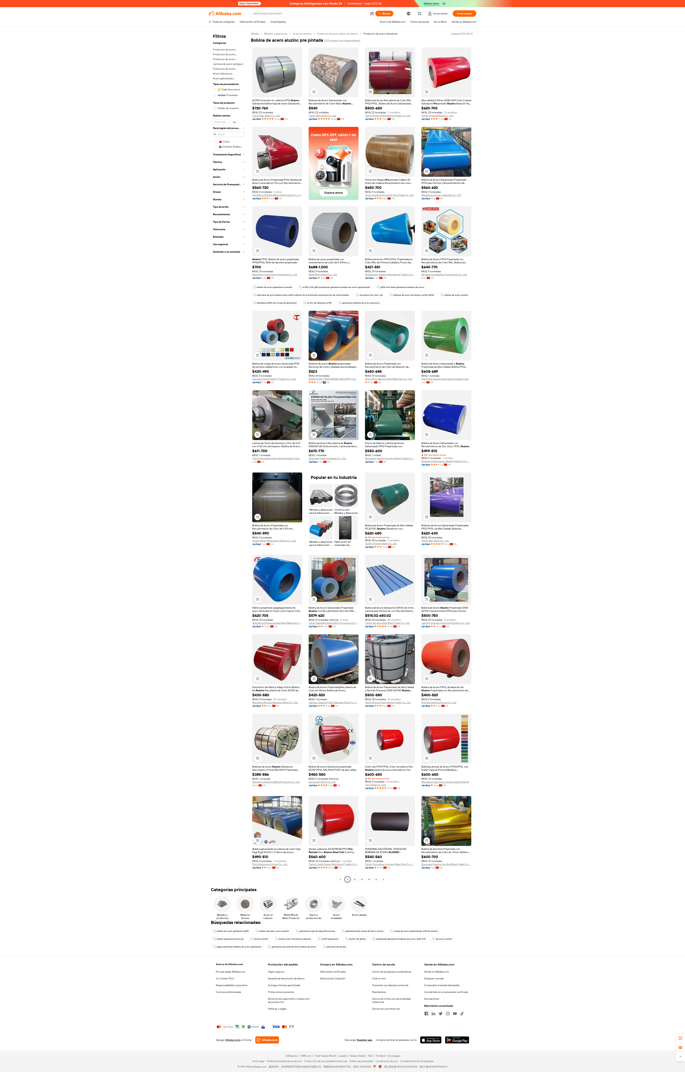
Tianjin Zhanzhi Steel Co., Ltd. (437, 115)
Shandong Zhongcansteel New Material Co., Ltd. (277, 623)
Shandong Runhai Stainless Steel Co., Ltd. (275, 702)
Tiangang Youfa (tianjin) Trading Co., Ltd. (274, 379)
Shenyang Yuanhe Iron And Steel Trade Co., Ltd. (390, 458)
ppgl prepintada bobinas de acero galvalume (239, 947)
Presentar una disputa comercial (390, 985)
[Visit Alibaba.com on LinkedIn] (433, 1013)
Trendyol (380, 1055)
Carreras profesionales (228, 992)
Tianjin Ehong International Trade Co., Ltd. (388, 115)
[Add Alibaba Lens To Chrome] (267, 1039)
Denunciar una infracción (386, 1008)
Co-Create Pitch (225, 978)
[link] (680, 1038)
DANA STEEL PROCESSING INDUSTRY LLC (332, 379)
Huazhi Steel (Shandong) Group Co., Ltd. (274, 540)
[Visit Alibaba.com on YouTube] (455, 1013)
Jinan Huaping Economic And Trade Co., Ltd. (389, 195)
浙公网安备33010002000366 (400, 1066)
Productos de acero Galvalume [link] (380, 33)
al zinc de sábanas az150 (319, 303)
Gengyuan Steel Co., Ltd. (322, 782)
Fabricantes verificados (333, 971)
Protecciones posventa (281, 992)
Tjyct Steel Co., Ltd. (375, 784)
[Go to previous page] (340, 879)
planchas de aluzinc (336, 947)
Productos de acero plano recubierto (337, 33)
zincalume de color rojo (371, 295)
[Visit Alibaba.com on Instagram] (448, 1013)
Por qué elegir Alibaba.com (230, 971)
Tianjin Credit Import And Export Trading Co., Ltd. (334, 864)
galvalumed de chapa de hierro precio (365, 931)
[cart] (420, 14)
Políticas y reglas (277, 1008)
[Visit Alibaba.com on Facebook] (426, 1013)
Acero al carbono (302, 33)
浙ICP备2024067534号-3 (434, 1066)
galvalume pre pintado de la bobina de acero (294, 947)
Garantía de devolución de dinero (286, 978)
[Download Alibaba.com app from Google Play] (457, 1039)
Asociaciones (431, 998)
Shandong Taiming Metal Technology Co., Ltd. (277, 195)
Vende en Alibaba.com (436, 971)
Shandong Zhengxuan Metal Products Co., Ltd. (446, 461)
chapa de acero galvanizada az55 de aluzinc (416, 931)
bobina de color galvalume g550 (233, 931)
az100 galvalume (329, 939)
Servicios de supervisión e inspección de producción (289, 1000)
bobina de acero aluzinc (456, 295)
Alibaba (255, 33)
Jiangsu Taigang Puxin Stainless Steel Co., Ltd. (334, 702)
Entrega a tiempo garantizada (284, 985)
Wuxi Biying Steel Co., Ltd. (323, 274)
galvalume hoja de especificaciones (317, 931)
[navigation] (229, 457)
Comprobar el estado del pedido (442, 985)
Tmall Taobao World (325, 1055)
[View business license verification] (374, 1066)
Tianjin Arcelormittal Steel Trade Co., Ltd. (387, 623)
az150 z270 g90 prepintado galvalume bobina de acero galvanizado (336, 287)
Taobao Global (357, 1055)
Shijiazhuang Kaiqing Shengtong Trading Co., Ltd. (390, 274)
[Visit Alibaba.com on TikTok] (462, 1013)
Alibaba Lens (232, 1040)
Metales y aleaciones (275, 33)
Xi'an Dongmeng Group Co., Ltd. (438, 702)
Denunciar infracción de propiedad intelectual (391, 1000)
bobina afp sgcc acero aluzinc (274, 931)
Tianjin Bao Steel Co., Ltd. (266, 115)
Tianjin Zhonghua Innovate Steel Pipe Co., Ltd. (390, 864)
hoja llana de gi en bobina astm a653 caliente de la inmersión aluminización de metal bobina (303, 295)
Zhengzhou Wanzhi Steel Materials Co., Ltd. (388, 379)
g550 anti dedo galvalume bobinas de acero (402, 287)
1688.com (305, 1055)
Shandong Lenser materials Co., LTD (441, 195)
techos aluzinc (261, 939)
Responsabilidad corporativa (231, 985)
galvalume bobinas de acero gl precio (361, 303)
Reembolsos (379, 992)
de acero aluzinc (444, 939)
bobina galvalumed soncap (230, 939)
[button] (372, 13)
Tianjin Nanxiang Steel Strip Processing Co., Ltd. (334, 623)
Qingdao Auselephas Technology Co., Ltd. (444, 274)
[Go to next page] (383, 879)
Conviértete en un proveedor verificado (446, 992)
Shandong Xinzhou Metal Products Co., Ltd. (276, 782)
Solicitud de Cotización (332, 978)
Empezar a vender (434, 978)
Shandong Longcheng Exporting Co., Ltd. (274, 274)
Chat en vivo (379, 978)
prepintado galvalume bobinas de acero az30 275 (400, 939)
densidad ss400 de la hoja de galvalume (277, 303)
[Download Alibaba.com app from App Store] (431, 1039)
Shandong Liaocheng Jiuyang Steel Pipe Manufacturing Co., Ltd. (446, 782)
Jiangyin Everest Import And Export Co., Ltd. (445, 623)
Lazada (342, 1055)
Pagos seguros (276, 971)
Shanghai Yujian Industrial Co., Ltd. (327, 458)
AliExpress (291, 1055)
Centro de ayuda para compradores (391, 971)
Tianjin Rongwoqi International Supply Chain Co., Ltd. (446, 379)
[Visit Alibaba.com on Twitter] (440, 1013)
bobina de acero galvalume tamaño (274, 287)
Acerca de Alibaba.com (229, 964)
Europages (394, 1055)
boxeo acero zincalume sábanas (295, 939)
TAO (370, 1055)
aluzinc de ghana (357, 939)
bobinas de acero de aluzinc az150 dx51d (413, 295)
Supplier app (364, 1040)
